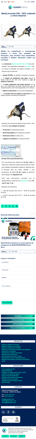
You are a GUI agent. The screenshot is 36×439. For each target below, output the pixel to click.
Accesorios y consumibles (9, 351)
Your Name (5, 262)
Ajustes (22, 436)
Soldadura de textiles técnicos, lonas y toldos (14, 372)
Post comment (7, 302)
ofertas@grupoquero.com (9, 402)
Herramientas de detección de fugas (12, 356)
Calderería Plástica (7, 370)
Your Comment (6, 286)
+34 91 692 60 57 (8, 396)
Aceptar (5, 436)
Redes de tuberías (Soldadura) (10, 375)
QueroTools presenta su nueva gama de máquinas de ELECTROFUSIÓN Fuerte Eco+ (17, 245)
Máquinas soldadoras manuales (10, 344)
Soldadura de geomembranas (10, 379)
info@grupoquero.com (8, 399)
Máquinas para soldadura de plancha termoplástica (16, 359)
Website (4, 277)
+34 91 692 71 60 (9, 394)
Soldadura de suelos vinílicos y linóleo (12, 380)
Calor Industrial (6, 382)
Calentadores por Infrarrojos (9, 354)
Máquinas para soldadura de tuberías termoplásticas (16, 349)
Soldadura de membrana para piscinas (12, 377)
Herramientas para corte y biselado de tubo (13, 357)
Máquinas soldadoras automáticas (11, 348)
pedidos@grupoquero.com (9, 400)
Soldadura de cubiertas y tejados (11, 374)
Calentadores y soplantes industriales (12, 353)
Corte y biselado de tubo (8, 369)
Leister (3, 361)
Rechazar (13, 436)
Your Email (5, 270)
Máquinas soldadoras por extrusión (11, 346)
